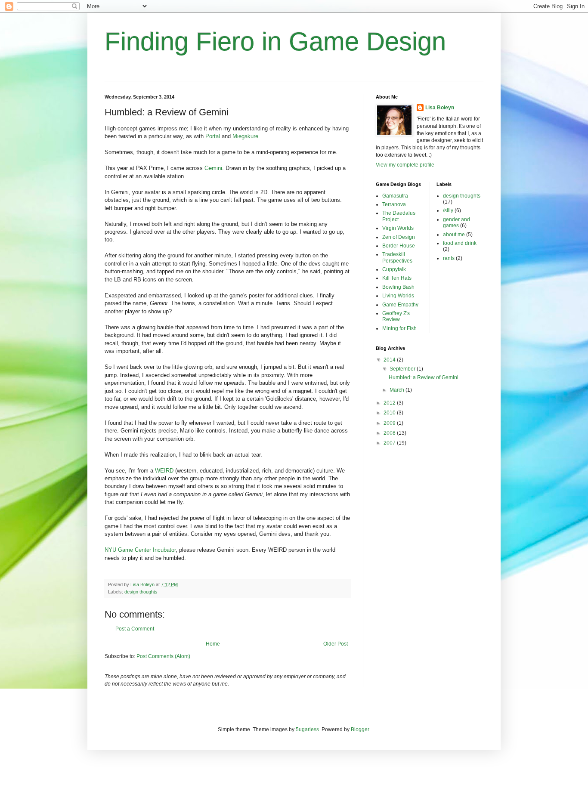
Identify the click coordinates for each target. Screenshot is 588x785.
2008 (390, 433)
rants (449, 258)
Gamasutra (395, 196)
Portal (212, 136)
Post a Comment (134, 629)
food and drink (460, 243)
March (397, 390)
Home (213, 644)
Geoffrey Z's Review (396, 316)
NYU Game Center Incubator (140, 550)
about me (454, 235)
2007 (390, 443)
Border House (398, 246)
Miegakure (245, 136)
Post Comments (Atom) (163, 656)
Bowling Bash (398, 287)
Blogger (360, 729)
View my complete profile (405, 165)
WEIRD (164, 470)
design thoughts (141, 591)
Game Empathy (400, 305)
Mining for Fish (399, 328)
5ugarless (307, 729)
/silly (448, 210)
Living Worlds (398, 296)
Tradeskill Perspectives (397, 257)
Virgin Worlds (398, 228)
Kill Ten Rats (397, 278)
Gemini (213, 168)
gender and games (456, 222)
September (403, 369)
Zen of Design (398, 237)
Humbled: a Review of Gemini (423, 377)
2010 (390, 413)
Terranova (394, 204)
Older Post (335, 644)
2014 (390, 360)
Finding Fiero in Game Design (275, 41)
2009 (390, 423)
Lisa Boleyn (439, 108)
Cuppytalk (394, 269)
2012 (390, 403)
